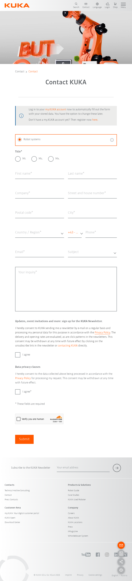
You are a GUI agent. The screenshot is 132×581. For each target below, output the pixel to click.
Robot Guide (73, 490)
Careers (71, 513)
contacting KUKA (68, 345)
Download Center (12, 522)
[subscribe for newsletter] (117, 468)
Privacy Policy (102, 332)
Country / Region (23, 240)
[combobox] (39, 233)
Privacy (80, 575)
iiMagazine (73, 531)
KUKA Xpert (10, 518)
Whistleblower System (78, 536)
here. (95, 120)
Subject (71, 259)
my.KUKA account (55, 109)
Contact (19, 71)
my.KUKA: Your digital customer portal (22, 513)
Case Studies (73, 495)
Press (70, 527)
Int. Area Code (71, 241)
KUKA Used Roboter (77, 499)
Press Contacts (11, 499)
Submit (24, 439)
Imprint (68, 575)
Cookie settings (95, 575)
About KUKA (73, 518)
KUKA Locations (75, 522)
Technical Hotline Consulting (17, 490)
